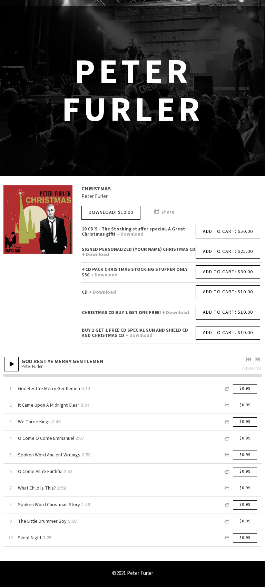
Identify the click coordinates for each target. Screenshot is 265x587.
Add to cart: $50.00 (228, 231)
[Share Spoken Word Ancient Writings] (226, 455)
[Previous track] (249, 359)
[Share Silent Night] (226, 538)
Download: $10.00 (111, 212)
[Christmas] (37, 219)
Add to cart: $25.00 (228, 251)
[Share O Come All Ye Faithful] (226, 471)
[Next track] (258, 359)
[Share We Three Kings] (226, 422)
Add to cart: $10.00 (228, 291)
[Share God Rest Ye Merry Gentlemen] (226, 389)
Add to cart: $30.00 (228, 271)
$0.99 (245, 388)
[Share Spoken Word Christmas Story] (226, 505)
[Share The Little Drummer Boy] (226, 521)
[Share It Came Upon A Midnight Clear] (226, 405)
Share (168, 212)
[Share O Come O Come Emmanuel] (226, 438)
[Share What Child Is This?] (226, 488)
